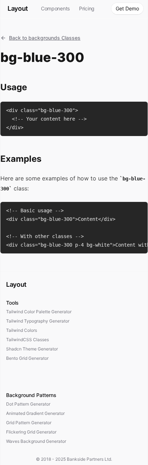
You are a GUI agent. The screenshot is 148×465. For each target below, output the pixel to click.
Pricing (86, 8)
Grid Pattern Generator (28, 422)
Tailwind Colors (21, 330)
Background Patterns (31, 395)
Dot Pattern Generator (28, 404)
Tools (12, 303)
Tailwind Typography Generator (37, 321)
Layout (18, 8)
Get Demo (127, 8)
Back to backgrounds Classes (44, 38)
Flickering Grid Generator (31, 432)
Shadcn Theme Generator (32, 349)
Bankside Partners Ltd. (89, 459)
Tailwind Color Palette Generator (38, 311)
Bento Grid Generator (27, 358)
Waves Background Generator (36, 441)
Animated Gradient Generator (35, 413)
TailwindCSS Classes (27, 339)
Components (55, 8)
